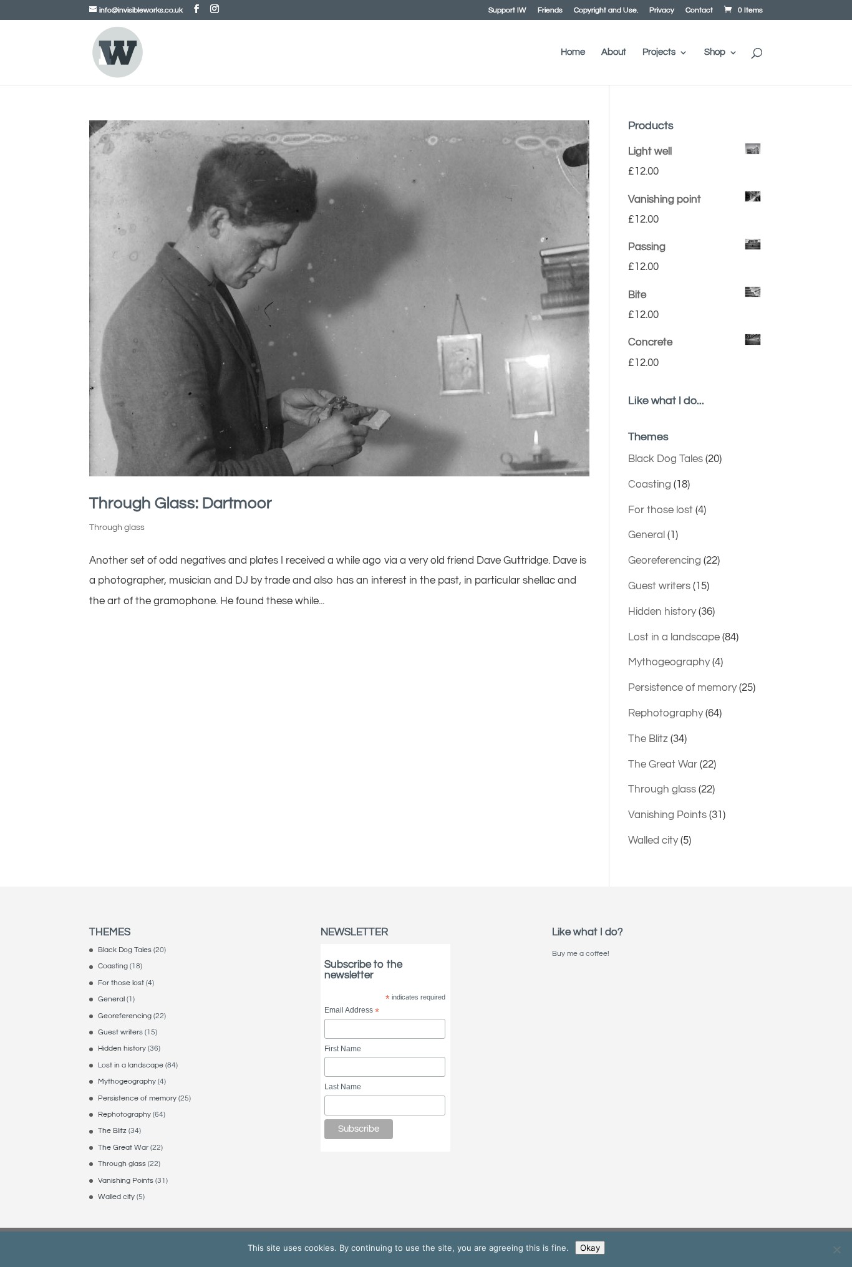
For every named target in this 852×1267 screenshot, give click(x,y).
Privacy (661, 10)
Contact (699, 10)
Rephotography (665, 713)
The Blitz (648, 738)
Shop (714, 52)
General (646, 535)
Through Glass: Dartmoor (180, 503)
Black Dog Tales (665, 459)
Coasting (649, 484)
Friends (550, 10)
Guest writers (659, 586)
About (613, 52)
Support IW (507, 10)
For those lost (660, 510)
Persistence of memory (682, 687)
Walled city (653, 840)
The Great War (662, 764)
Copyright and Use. (606, 10)
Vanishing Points (667, 815)
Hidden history (662, 611)
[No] (836, 1249)
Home (573, 52)
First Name (342, 1048)
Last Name (342, 1086)
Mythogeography (669, 662)
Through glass (117, 527)
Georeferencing (664, 560)
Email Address (351, 1011)
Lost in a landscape (674, 637)
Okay (590, 1248)
